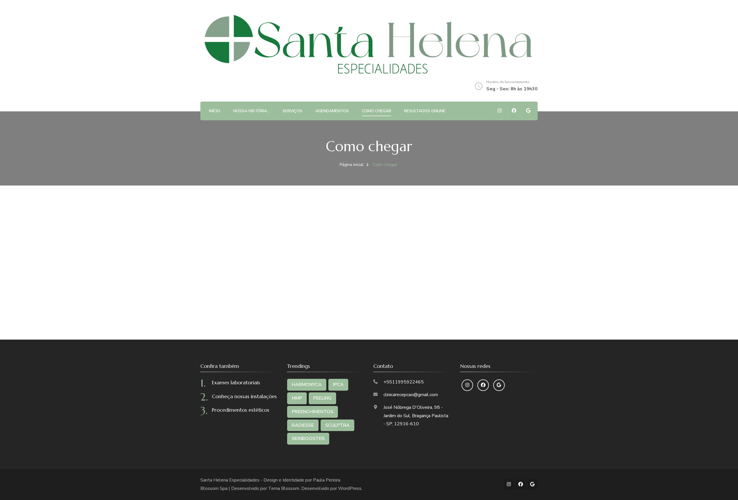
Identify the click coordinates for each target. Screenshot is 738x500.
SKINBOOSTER (308, 438)
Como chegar (376, 111)
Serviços (292, 111)
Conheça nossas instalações (244, 396)
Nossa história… (251, 111)
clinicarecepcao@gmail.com (410, 395)
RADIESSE (303, 425)
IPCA (338, 384)
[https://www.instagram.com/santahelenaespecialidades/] (467, 385)
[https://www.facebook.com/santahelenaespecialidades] (483, 385)
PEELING (322, 398)
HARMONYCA (307, 384)
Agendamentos (332, 111)
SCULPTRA (337, 425)
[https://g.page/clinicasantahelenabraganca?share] (499, 385)
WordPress (350, 488)
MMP (297, 398)
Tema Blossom (283, 488)
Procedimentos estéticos (240, 410)
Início (214, 111)
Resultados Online (424, 111)
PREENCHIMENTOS (312, 412)
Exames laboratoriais (236, 382)
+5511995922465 (403, 382)
